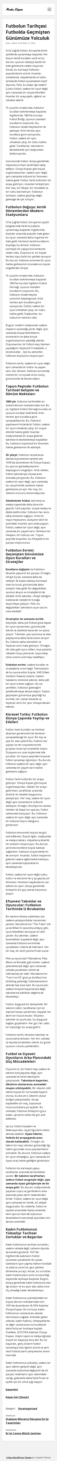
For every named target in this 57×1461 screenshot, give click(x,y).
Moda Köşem (14, 9)
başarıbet (12, 1389)
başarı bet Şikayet (17, 1397)
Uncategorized (27, 1408)
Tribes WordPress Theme (19, 1457)
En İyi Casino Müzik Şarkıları (23, 1433)
